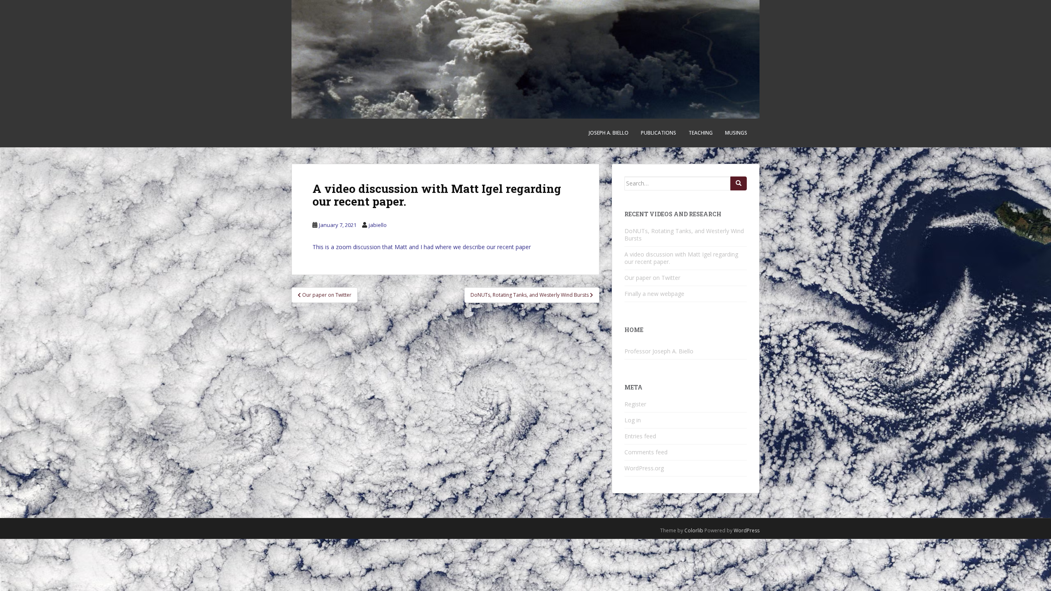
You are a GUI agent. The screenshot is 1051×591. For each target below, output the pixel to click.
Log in (632, 420)
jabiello (378, 225)
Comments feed (646, 452)
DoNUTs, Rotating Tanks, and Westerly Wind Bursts (684, 234)
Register (635, 404)
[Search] (738, 183)
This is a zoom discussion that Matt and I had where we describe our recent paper (421, 247)
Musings (736, 132)
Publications (658, 132)
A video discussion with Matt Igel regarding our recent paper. (681, 258)
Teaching (700, 132)
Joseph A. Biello (609, 132)
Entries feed (640, 436)
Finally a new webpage (654, 294)
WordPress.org (644, 468)
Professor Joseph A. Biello (658, 351)
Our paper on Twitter (652, 278)
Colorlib (693, 530)
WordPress (747, 530)
